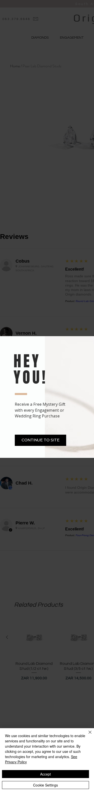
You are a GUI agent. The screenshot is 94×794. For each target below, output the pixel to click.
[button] (40, 440)
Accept (45, 774)
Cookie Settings (45, 785)
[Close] (87, 735)
